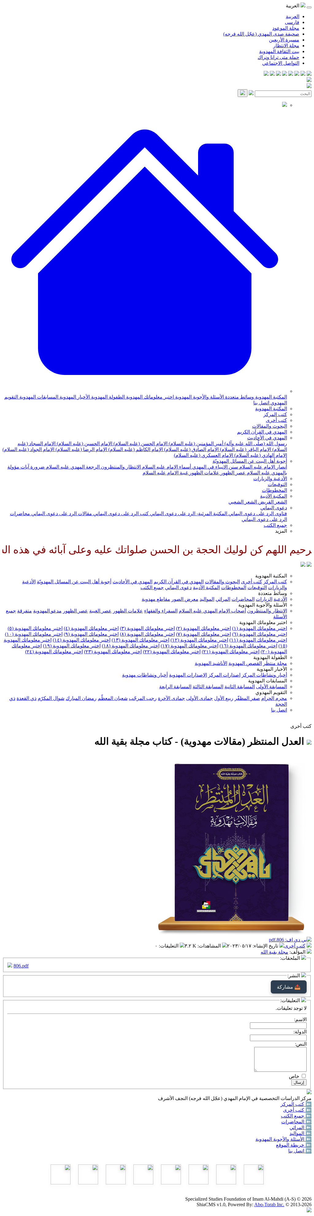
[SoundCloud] (278, 74)
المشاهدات (210, 945)
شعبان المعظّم (113, 698)
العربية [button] (293, 5)
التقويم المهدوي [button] (271, 692)
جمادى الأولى (199, 698)
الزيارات (264, 599)
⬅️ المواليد (300, 1133)
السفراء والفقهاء (161, 610)
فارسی (292, 22)
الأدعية (280, 599)
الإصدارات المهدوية (188, 674)
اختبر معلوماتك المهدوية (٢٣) (113, 651)
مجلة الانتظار (286, 45)
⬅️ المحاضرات (296, 1121)
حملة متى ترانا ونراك (278, 57)
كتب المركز (275, 414)
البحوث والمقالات (269, 426)
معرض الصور (184, 599)
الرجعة (92, 466)
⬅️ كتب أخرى (297, 1110)
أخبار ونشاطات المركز (264, 674)
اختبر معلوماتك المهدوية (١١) (258, 640)
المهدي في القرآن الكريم (262, 431)
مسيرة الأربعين (284, 39)
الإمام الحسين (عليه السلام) (84, 443)
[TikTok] (272, 74)
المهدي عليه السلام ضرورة (57, 466)
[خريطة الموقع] (266, 74)
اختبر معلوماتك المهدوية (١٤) (81, 640)
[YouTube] (284, 74)
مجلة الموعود (285, 28)
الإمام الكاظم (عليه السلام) (135, 449)
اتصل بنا (261, 402)
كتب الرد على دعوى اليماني (120, 513)
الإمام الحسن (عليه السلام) (139, 443)
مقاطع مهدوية (156, 599)
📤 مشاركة (289, 987)
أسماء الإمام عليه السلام (166, 466)
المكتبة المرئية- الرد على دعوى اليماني (188, 513)
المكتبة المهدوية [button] (271, 575)
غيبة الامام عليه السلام (165, 472)
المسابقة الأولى (271, 686)
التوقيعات (277, 484)
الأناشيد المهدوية (211, 663)
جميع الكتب (275, 525)
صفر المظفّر (247, 698)
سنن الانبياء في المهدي (214, 466)
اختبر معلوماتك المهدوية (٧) (203, 634)
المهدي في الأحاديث (267, 437)
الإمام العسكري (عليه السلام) (203, 455)
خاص (294, 1076)
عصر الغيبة (100, 610)
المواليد (207, 599)
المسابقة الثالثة (208, 686)
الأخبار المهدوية (74, 397)
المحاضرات (243, 599)
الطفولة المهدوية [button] (270, 657)
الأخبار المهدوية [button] (272, 669)
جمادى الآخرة (171, 698)
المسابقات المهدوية (38, 397)
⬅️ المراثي (300, 1127)
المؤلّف (298, 952)
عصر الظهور (232, 472)
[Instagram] (290, 74)
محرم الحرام (274, 698)
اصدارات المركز (224, 674)
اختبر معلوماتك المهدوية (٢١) (230, 651)
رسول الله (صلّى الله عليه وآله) (255, 443)
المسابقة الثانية (239, 686)
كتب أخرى (276, 420)
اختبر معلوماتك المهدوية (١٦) (248, 645)
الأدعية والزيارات (270, 478)
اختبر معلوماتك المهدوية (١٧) (189, 645)
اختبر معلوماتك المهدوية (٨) (147, 634)
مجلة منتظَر (275, 663)
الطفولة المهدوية (107, 397)
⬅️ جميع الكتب (296, 1115)
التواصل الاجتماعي (280, 63)
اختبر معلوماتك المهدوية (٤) (91, 628)
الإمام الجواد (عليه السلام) (28, 449)
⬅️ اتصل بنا (300, 1150)
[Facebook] (309, 74)
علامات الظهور (203, 472)
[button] (144, 391)
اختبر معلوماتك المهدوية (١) (259, 628)
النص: (301, 1044)
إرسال (299, 1082)
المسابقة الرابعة (175, 686)
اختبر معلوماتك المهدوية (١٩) (72, 645)
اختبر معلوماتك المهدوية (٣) (147, 628)
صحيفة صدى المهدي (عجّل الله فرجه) (261, 34)
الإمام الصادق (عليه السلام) (191, 449)
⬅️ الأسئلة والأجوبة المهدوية (283, 1139)
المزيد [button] (281, 531)
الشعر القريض (272, 501)
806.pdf (21, 965)
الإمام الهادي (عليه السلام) (260, 455)
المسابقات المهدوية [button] (267, 680)
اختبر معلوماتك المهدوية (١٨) (130, 645)
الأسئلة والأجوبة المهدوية (199, 397)
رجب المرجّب (143, 698)
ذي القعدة (26, 698)
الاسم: (300, 1019)
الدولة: (300, 1031)
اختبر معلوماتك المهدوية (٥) (35, 628)
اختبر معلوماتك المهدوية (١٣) (140, 640)
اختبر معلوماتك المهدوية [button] (263, 622)
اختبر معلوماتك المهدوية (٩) (91, 634)
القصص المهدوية (245, 663)
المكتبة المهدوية (270, 397)
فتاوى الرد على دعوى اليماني (257, 513)
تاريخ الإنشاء (266, 945)
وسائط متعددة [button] (272, 593)
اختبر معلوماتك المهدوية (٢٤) (54, 651)
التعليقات (169, 945)
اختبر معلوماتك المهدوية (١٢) (199, 640)
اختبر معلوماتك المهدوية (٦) (259, 634)
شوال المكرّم (51, 698)
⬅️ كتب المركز (296, 1104)
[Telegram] (303, 74)
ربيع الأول (223, 698)
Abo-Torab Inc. (269, 1204)
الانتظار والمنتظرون (120, 466)
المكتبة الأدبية (273, 496)
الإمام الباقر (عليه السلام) (245, 449)
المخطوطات (274, 490)
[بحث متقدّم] (251, 93)
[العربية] (303, 565)
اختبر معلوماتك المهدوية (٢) (203, 628)
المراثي (223, 599)
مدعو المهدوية (47, 610)
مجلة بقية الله (274, 952)
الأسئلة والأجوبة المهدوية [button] (262, 605)
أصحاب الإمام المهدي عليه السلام (212, 610)
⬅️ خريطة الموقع (294, 1145)
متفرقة (24, 610)
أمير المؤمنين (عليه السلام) (195, 443)
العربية (292, 16)
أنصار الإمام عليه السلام (262, 466)
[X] (296, 74)
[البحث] (242, 93)
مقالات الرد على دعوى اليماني (61, 513)
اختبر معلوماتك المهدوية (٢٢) (172, 651)
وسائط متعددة (239, 397)
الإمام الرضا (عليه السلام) (80, 449)
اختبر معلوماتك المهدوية (149, 397)
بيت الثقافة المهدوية (279, 51)
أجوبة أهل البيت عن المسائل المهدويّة (250, 461)
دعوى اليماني (273, 507)
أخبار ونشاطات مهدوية (145, 674)
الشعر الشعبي (242, 501)
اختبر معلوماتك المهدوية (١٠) (34, 634)
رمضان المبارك (81, 698)
